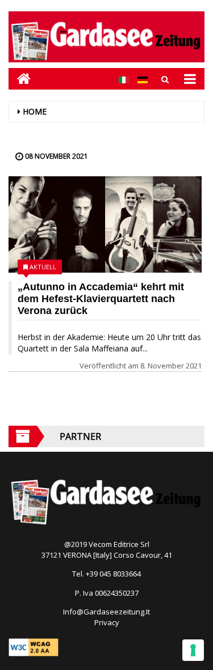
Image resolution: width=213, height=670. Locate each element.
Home (35, 111)
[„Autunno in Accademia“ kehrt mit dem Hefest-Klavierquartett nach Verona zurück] (105, 224)
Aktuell (43, 266)
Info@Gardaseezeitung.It (106, 612)
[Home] (20, 78)
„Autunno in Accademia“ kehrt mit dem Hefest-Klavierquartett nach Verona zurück (101, 298)
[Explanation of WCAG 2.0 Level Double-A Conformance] (34, 646)
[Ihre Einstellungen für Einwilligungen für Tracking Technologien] (193, 650)
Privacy (106, 622)
